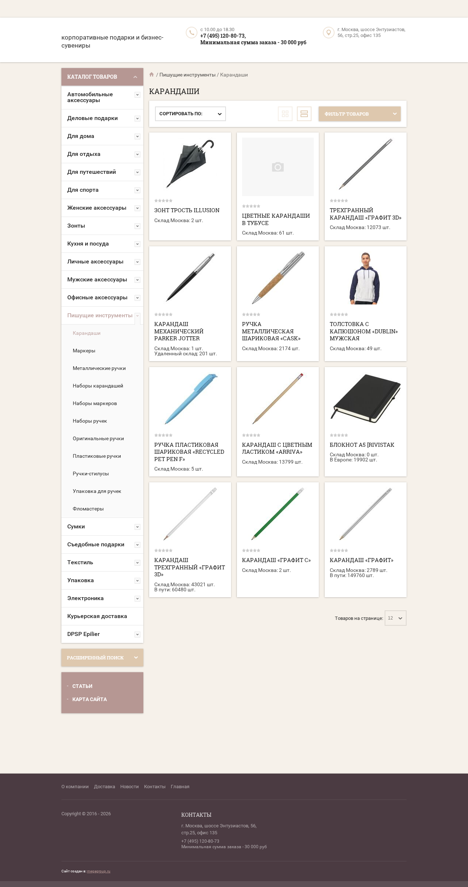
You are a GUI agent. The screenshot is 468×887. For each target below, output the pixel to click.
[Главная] (152, 74)
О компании (75, 786)
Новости (129, 786)
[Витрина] (285, 113)
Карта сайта (89, 699)
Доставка (104, 786)
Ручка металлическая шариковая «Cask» (271, 331)
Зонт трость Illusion (186, 210)
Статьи (82, 686)
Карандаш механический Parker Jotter (179, 331)
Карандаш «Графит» (361, 560)
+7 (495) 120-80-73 (200, 841)
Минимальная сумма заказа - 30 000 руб (253, 42)
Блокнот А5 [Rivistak (362, 444)
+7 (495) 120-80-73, (223, 35)
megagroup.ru (98, 871)
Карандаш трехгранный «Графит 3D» (189, 567)
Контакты (155, 786)
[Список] (304, 113)
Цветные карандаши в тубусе (276, 219)
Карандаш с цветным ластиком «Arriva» (277, 448)
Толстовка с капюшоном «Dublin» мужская (364, 331)
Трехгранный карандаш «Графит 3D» (365, 213)
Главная (180, 786)
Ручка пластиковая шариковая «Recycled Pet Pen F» (189, 452)
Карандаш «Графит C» (276, 560)
